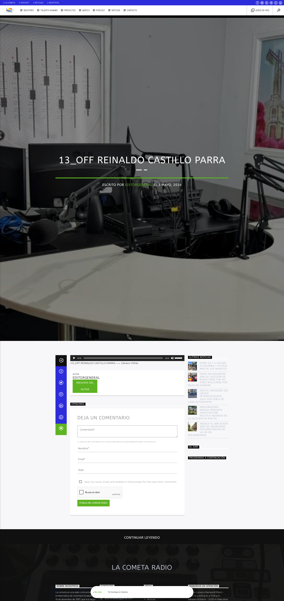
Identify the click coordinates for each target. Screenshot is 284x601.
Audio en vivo (262, 10)
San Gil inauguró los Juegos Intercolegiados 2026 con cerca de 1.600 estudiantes (208, 422)
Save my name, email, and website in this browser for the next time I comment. (130, 508)
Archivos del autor (85, 412)
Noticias (39, 2)
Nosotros (54, 2)
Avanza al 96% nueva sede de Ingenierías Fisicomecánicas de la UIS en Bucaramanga (208, 456)
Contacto (132, 10)
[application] (127, 384)
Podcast (25, 2)
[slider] (179, 384)
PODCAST (100, 10)
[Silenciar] (172, 384)
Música (86, 10)
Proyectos (70, 10)
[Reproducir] (74, 384)
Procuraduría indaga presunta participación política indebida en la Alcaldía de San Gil (207, 439)
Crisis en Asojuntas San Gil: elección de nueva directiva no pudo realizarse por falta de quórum (207, 406)
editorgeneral (139, 197)
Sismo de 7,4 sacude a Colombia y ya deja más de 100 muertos (213, 392)
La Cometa (10, 2)
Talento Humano (49, 10)
